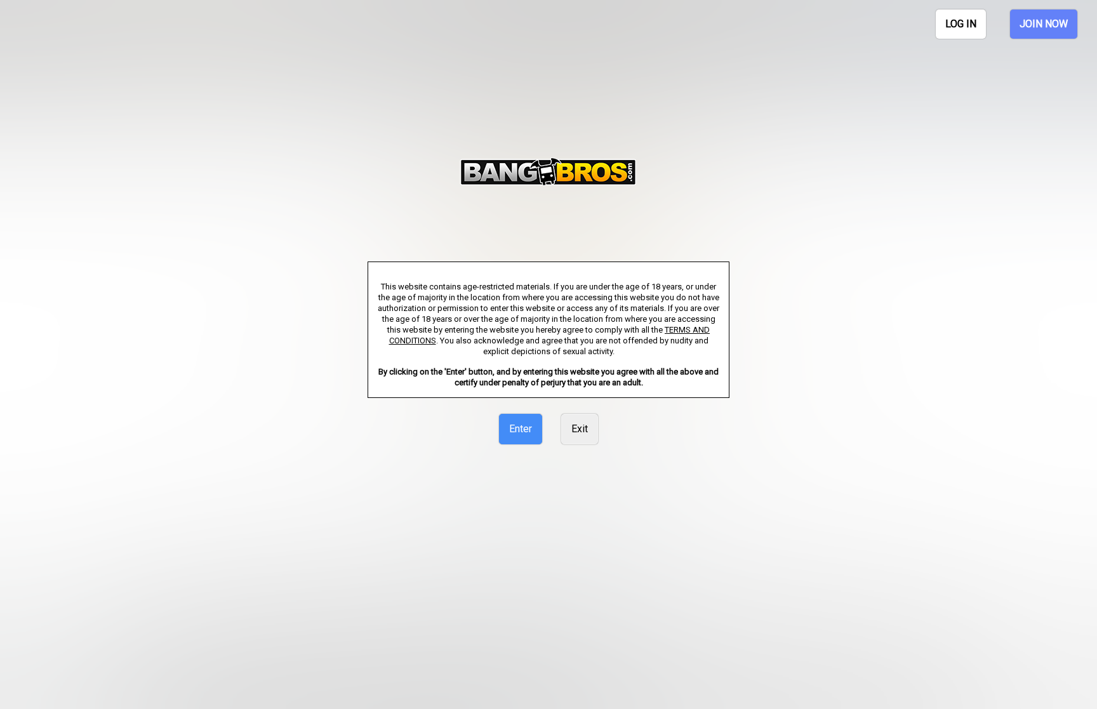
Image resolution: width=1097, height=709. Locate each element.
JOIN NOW (1044, 24)
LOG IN (960, 24)
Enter (520, 429)
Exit (579, 429)
